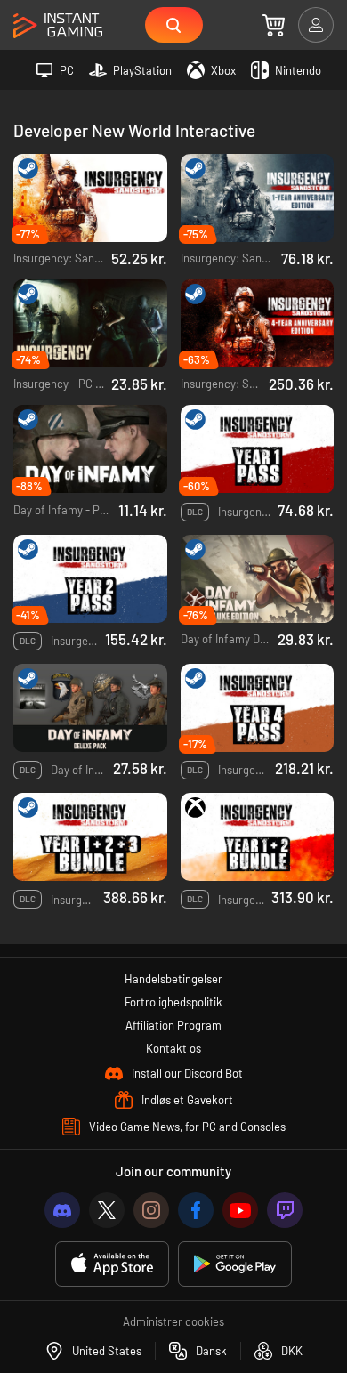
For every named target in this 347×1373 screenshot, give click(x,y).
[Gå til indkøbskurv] (273, 25)
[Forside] (57, 26)
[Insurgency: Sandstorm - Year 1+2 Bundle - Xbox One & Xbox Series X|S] (258, 837)
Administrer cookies (173, 1321)
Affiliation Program (173, 1025)
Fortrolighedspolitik (173, 1002)
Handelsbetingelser (173, 979)
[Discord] (62, 1210)
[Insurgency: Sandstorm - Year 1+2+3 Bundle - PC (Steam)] (90, 837)
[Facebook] (196, 1210)
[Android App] (235, 1264)
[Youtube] (240, 1210)
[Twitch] (285, 1210)
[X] (107, 1210)
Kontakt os (173, 1048)
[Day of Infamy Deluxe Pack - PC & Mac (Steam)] (90, 708)
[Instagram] (151, 1210)
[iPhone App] (112, 1264)
